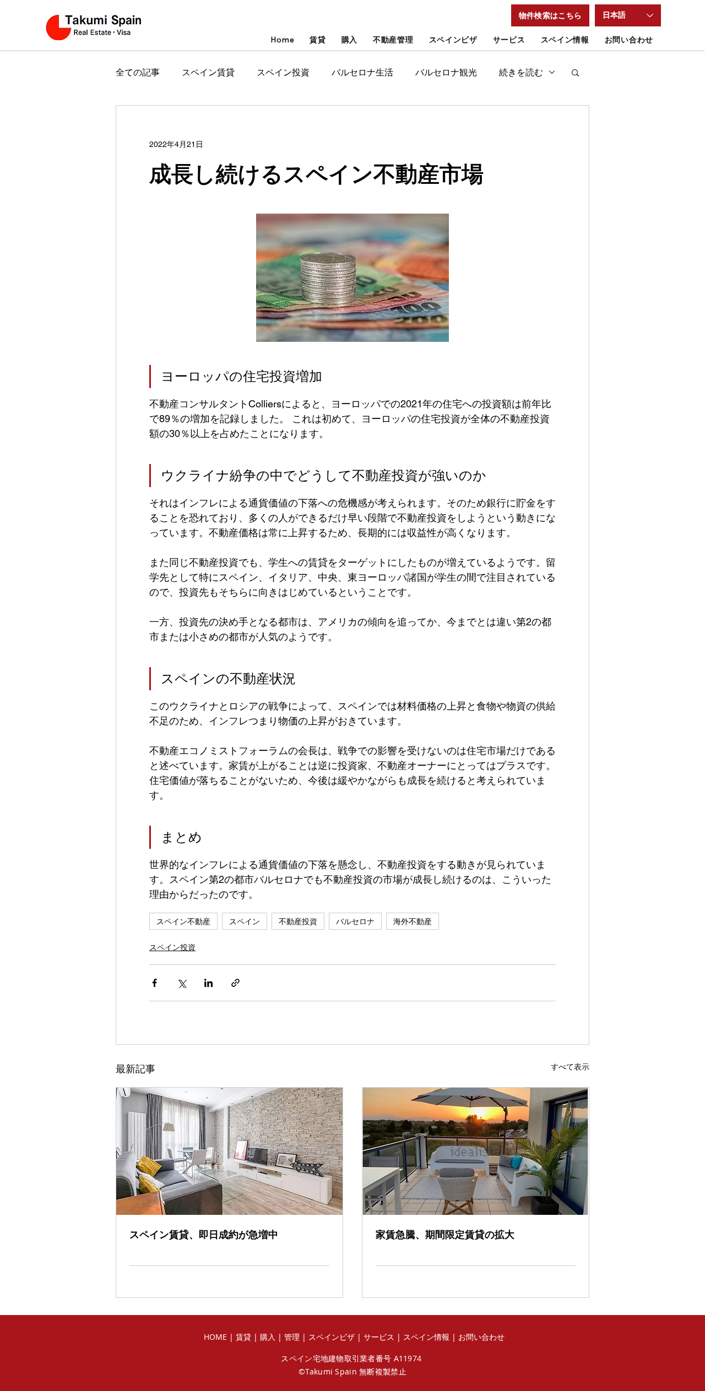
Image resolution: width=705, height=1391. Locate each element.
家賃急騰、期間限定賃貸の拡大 (445, 1234)
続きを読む (521, 72)
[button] (550, 15)
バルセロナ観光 (446, 72)
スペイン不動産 (183, 921)
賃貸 (244, 1337)
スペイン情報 (426, 1337)
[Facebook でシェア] (154, 983)
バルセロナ (355, 921)
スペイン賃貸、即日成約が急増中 (203, 1234)
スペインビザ (331, 1337)
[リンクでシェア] (235, 983)
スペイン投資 (283, 72)
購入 (267, 1337)
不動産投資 (298, 921)
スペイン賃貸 (208, 72)
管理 (293, 1337)
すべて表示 (570, 1066)
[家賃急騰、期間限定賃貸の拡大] (475, 1151)
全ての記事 (138, 72)
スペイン (244, 921)
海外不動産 (412, 921)
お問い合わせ (481, 1337)
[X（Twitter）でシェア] (181, 983)
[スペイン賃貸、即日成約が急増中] (229, 1151)
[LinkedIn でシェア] (208, 983)
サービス (379, 1337)
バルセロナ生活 (362, 72)
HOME (215, 1337)
